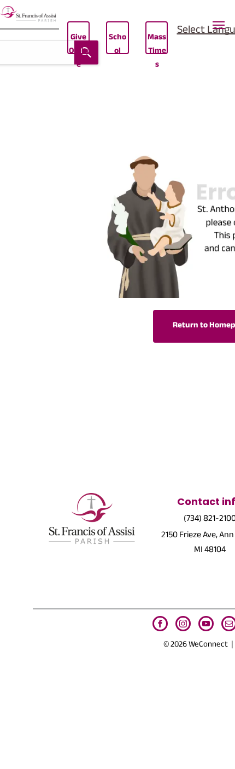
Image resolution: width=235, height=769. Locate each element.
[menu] (219, 25)
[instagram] (183, 625)
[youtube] (206, 625)
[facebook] (160, 625)
